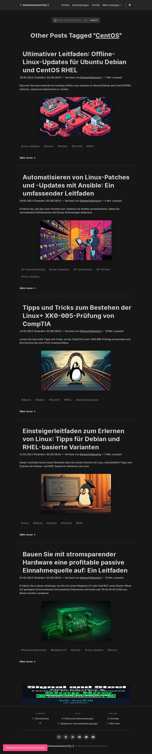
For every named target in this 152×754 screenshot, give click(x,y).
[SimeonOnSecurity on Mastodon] (72, 737)
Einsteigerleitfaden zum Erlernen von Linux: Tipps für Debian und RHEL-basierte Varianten (73, 439)
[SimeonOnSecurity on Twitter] (66, 737)
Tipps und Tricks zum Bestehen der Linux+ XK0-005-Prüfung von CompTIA (77, 315)
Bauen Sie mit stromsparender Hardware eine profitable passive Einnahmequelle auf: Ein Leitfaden (75, 562)
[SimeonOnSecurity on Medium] (79, 737)
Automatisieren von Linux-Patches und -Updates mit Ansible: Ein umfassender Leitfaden (76, 185)
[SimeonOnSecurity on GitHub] (59, 737)
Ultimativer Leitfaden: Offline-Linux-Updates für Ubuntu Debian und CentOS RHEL (74, 62)
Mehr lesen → (28, 157)
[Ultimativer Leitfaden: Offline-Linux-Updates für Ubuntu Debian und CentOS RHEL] (76, 117)
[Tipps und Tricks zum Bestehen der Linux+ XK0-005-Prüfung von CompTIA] (76, 370)
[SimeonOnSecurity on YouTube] (93, 737)
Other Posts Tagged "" (76, 35)
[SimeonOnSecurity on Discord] (86, 737)
